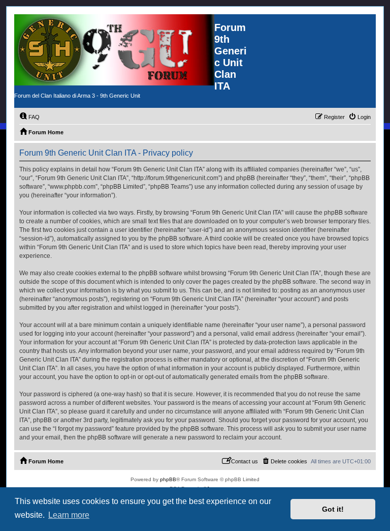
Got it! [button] (333, 509)
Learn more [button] (68, 515)
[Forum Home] (114, 49)
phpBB (168, 479)
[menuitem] (29, 117)
